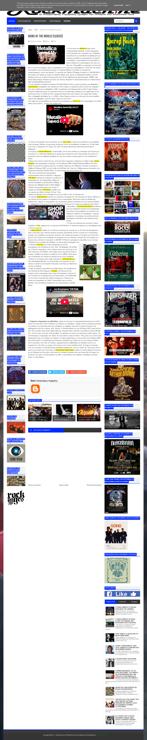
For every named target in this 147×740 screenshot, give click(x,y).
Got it (128, 5)
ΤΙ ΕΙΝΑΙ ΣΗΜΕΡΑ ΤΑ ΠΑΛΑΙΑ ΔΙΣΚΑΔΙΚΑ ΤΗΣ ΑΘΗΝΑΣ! (125, 608)
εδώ (35, 202)
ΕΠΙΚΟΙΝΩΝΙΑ (55, 21)
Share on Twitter (58, 372)
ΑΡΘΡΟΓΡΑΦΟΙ (40, 21)
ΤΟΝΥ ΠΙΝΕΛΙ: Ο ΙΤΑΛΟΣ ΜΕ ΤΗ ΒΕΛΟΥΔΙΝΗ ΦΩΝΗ (126, 635)
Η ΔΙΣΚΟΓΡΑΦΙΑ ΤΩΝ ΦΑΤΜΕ (125, 659)
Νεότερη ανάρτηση (34, 485)
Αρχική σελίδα (63, 485)
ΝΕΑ (54, 41)
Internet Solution (101, 735)
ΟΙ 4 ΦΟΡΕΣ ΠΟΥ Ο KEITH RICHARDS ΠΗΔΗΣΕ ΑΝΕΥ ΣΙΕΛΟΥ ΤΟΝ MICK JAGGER (125, 717)
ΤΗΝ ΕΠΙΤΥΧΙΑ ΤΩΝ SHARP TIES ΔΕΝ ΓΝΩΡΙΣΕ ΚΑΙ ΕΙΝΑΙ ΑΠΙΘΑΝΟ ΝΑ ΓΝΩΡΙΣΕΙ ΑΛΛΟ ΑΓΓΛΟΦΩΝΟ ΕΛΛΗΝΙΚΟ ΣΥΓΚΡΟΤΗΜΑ (127, 703)
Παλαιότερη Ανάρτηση (94, 485)
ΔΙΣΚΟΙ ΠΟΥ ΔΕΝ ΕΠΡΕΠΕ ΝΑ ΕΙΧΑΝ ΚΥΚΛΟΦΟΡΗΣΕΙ (126, 688)
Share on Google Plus (78, 372)
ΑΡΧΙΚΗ (11, 21)
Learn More (118, 5)
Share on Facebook (39, 372)
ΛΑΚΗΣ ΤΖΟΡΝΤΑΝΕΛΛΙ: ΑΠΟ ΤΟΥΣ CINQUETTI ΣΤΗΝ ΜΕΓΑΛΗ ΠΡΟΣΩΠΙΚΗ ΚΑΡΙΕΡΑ (127, 647)
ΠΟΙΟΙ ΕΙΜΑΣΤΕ (24, 21)
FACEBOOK (67, 21)
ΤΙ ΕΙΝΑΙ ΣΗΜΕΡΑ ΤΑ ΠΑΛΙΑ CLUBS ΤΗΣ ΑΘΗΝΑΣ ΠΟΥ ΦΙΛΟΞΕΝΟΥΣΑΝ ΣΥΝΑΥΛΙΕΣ (125, 621)
